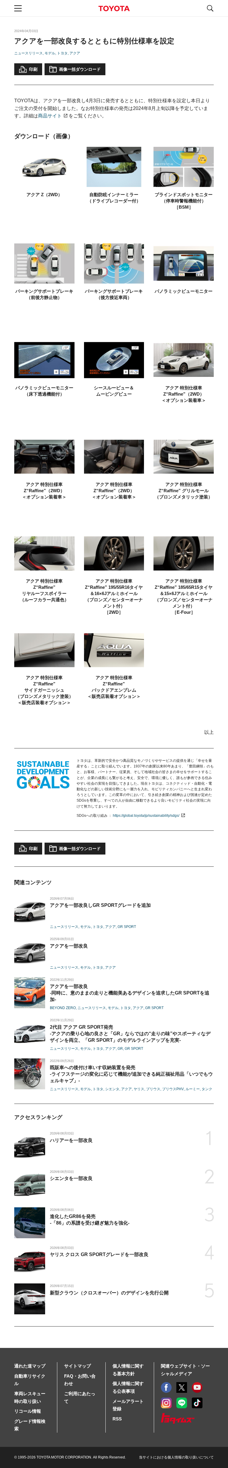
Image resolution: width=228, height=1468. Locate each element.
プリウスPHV (173, 1089)
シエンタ (112, 1089)
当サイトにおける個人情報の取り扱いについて (176, 1457)
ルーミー (193, 1089)
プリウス (153, 1089)
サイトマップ (77, 1365)
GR (120, 1049)
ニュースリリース (28, 53)
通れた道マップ (29, 1365)
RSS (117, 1418)
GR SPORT (127, 927)
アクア (74, 53)
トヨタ (62, 53)
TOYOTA (114, 8)
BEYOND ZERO (63, 1008)
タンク (207, 1089)
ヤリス (139, 1089)
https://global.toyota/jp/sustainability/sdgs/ (146, 816)
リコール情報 (27, 1411)
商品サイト (50, 115)
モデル (50, 53)
